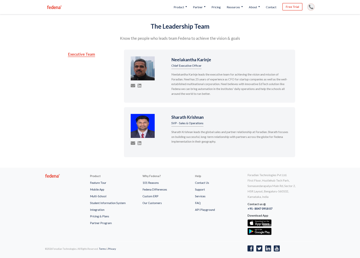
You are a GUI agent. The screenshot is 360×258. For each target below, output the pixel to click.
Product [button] (179, 7)
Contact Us (202, 182)
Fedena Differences (154, 189)
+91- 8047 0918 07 (260, 208)
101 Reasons (150, 182)
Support (200, 189)
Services (200, 196)
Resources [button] (234, 7)
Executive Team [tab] (81, 54)
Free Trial (292, 6)
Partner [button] (198, 7)
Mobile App (97, 189)
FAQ (198, 203)
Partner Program (101, 223)
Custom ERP (150, 196)
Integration (97, 209)
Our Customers (152, 203)
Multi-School (98, 196)
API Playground (205, 209)
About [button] (253, 7)
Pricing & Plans (99, 216)
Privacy (112, 248)
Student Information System (108, 203)
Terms (102, 248)
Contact (271, 7)
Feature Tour (98, 182)
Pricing (216, 7)
